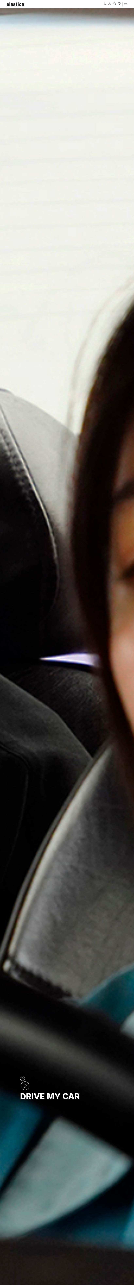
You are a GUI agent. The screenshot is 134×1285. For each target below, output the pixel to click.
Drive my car (50, 1096)
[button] (126, 3)
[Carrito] (114, 3)
